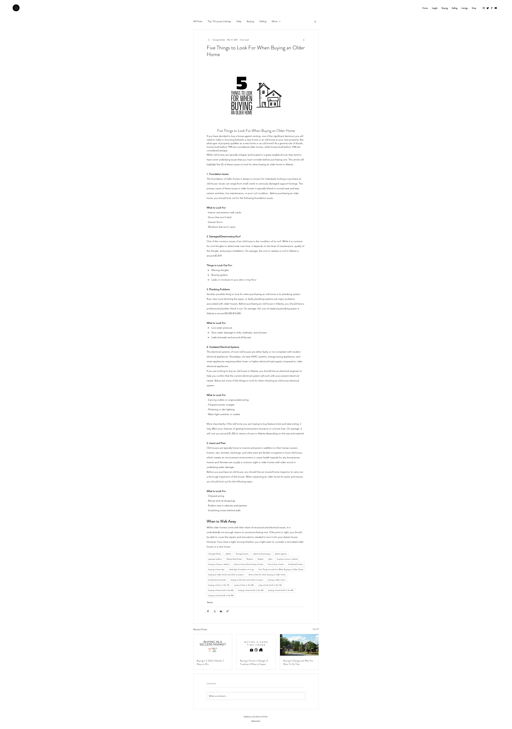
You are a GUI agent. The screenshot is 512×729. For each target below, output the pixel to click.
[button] (299, 318)
